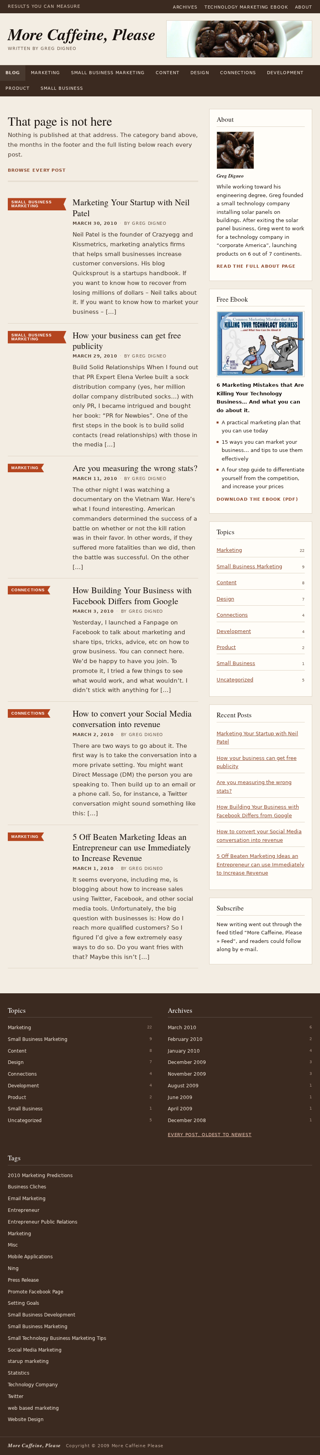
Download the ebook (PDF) (257, 499)
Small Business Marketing (108, 72)
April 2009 (180, 1109)
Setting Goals (23, 1303)
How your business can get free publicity (127, 340)
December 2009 (187, 1062)
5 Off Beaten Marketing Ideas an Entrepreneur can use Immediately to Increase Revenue (132, 847)
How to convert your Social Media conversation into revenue (132, 718)
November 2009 (187, 1074)
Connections (238, 72)
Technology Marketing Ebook (246, 7)
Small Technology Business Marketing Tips (57, 1338)
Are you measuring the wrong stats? (135, 467)
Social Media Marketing (35, 1350)
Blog (12, 72)
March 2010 (182, 1027)
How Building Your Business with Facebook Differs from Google (132, 595)
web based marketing (33, 1408)
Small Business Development (41, 1315)
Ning (13, 1268)
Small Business (62, 88)
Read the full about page (256, 266)
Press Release (23, 1280)
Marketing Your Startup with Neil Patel (131, 207)
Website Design (26, 1419)
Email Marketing (27, 1198)
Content (168, 72)
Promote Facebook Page (35, 1292)
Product (17, 88)
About (303, 7)
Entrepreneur (23, 1210)
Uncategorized (235, 680)
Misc (13, 1245)
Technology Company (33, 1384)
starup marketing (28, 1361)
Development (285, 72)
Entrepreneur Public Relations (42, 1222)
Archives (185, 7)
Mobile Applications (30, 1256)
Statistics (18, 1373)
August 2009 (183, 1086)
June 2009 (180, 1097)
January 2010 (184, 1051)
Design (199, 72)
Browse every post (37, 170)
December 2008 (187, 1120)
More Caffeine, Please (81, 34)
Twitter (15, 1396)
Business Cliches (27, 1187)
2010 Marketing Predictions (40, 1175)
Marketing (45, 72)
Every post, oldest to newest (210, 1134)
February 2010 (185, 1039)
